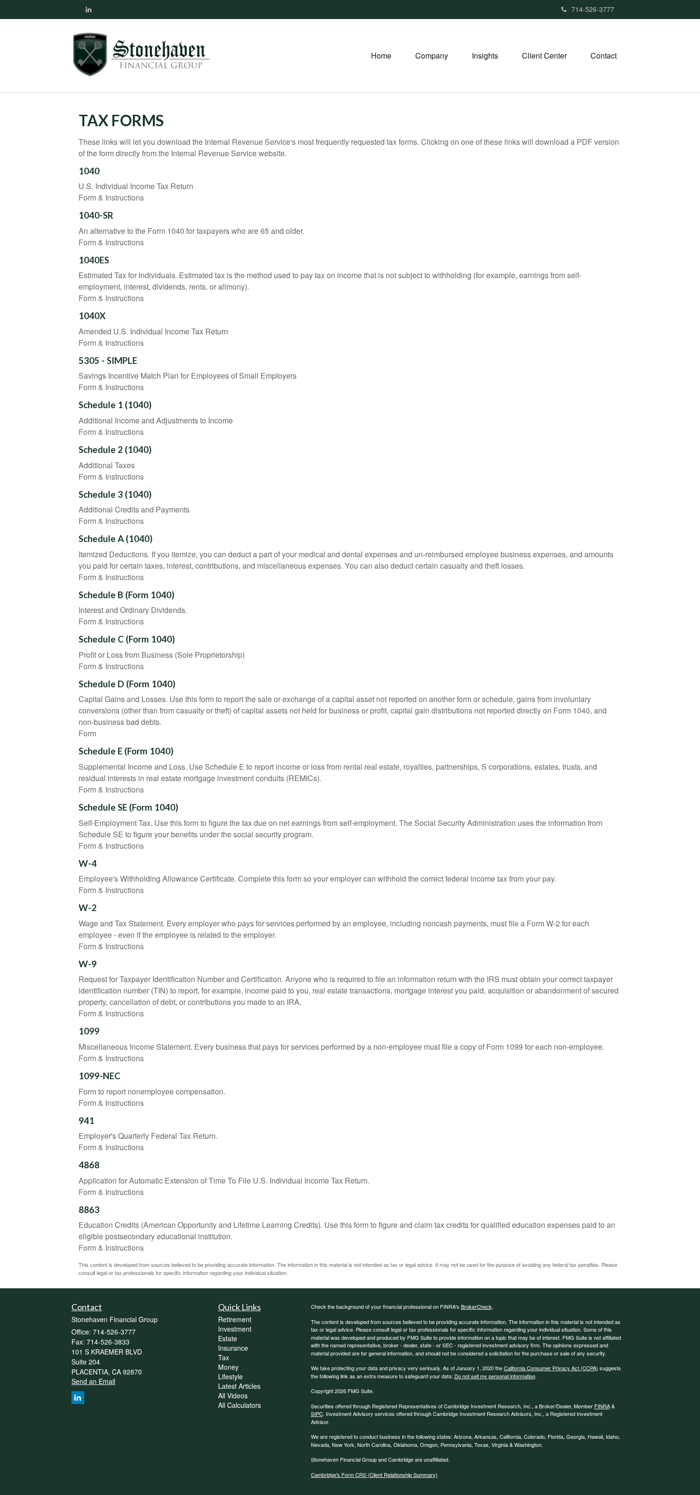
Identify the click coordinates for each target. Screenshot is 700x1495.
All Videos (233, 1395)
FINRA (602, 1406)
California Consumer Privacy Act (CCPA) (551, 1368)
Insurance (233, 1348)
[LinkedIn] (88, 9)
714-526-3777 (592, 9)
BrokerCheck (476, 1306)
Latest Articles (239, 1386)
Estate (227, 1338)
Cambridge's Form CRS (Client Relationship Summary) (374, 1474)
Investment (234, 1329)
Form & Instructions (111, 197)
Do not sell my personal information (494, 1376)
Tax (223, 1357)
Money (228, 1367)
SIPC (317, 1413)
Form (87, 733)
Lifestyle (230, 1376)
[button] (431, 56)
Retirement (234, 1319)
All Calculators (239, 1405)
